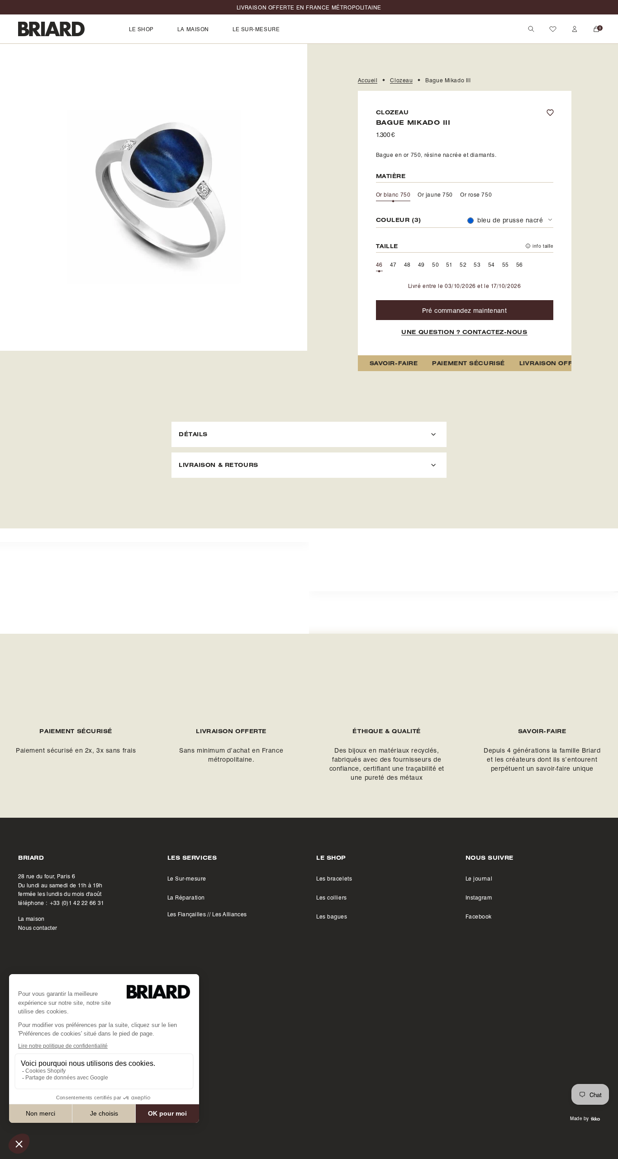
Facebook (479, 916)
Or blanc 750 (393, 194)
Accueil (368, 80)
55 (505, 264)
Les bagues (331, 916)
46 (379, 264)
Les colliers (331, 897)
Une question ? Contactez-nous (464, 332)
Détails (193, 434)
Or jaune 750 (435, 194)
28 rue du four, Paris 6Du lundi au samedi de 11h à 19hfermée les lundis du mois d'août (60, 884)
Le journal (479, 878)
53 (477, 264)
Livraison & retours (218, 464)
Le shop (141, 29)
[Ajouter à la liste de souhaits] (554, 112)
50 (435, 264)
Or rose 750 (476, 194)
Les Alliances (229, 914)
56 (519, 264)
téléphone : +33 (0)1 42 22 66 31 (61, 902)
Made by (579, 1118)
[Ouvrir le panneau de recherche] (531, 29)
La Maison (193, 29)
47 (393, 264)
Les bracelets (334, 878)
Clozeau (401, 80)
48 (407, 264)
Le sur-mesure (256, 29)
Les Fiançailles (186, 914)
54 (491, 264)
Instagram (479, 897)
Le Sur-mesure (186, 878)
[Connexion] (574, 29)
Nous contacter (37, 927)
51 (449, 264)
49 (421, 264)
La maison (31, 918)
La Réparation (186, 897)
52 (463, 264)
